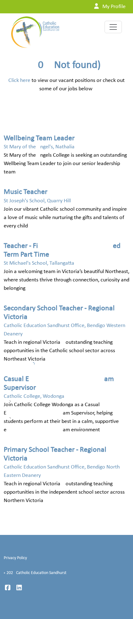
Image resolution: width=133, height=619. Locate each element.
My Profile (113, 7)
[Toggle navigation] (113, 27)
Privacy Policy (15, 558)
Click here (19, 80)
